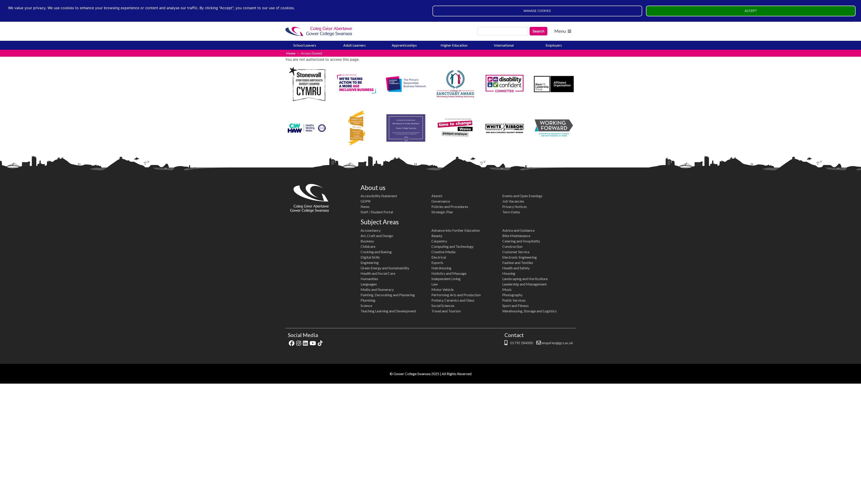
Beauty (436, 235)
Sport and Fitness (515, 305)
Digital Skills (370, 257)
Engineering (370, 262)
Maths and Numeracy (377, 289)
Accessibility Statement (379, 196)
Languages (369, 284)
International (504, 45)
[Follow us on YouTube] (313, 343)
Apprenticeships (404, 45)
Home (290, 53)
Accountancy (371, 230)
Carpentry (439, 241)
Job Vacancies (513, 201)
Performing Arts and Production (456, 295)
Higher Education (454, 45)
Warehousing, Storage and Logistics (529, 311)
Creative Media (443, 252)
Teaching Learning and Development (388, 311)
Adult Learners (354, 45)
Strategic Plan (442, 212)
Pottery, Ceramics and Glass (452, 300)
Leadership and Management (524, 284)
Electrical (438, 257)
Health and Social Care (378, 273)
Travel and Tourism (446, 311)
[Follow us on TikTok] (320, 343)
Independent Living (446, 279)
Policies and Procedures (449, 206)
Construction (512, 246)
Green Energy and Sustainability (385, 268)
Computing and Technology (452, 246)
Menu (560, 31)
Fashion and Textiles (517, 262)
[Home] (318, 31)
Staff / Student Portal (377, 212)
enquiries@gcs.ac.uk (557, 343)
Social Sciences (442, 305)
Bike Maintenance (516, 235)
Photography (512, 295)
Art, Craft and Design (377, 235)
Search (538, 31)
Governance (440, 201)
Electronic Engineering (519, 257)
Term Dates (511, 212)
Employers (554, 45)
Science (366, 305)
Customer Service (515, 252)
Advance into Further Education (455, 230)
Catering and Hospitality (521, 241)
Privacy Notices (514, 206)
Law (434, 284)
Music (507, 289)
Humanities (369, 279)
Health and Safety (516, 268)
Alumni (436, 196)
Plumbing (368, 300)
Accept (751, 11)
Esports (437, 262)
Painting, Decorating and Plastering (388, 295)
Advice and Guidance (518, 230)
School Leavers (304, 45)
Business (367, 241)
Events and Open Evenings (522, 196)
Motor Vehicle (442, 289)
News (365, 206)
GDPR (365, 201)
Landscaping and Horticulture (525, 279)
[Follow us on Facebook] (291, 343)
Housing (508, 273)
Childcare (368, 246)
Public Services (514, 300)
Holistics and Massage (448, 273)
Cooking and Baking (376, 252)
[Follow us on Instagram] (298, 343)
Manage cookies (537, 11)
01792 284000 (521, 343)
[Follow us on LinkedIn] (305, 343)
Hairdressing (441, 268)
